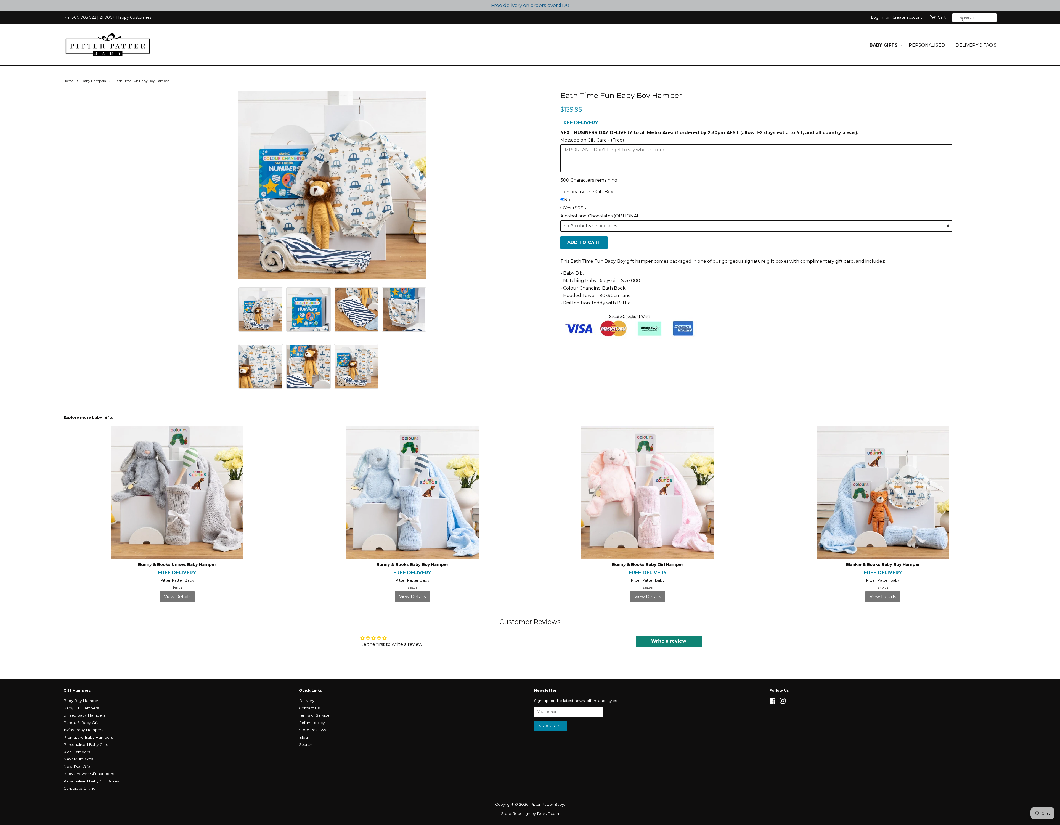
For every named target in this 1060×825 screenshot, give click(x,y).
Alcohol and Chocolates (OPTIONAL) (600, 216)
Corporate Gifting (79, 788)
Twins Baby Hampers (83, 730)
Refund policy (312, 722)
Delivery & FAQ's (976, 45)
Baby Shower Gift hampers (88, 773)
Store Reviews (312, 730)
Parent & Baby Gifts (81, 722)
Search (305, 744)
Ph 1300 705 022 (79, 17)
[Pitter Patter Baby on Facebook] (772, 702)
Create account (907, 17)
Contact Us (309, 708)
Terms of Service (314, 715)
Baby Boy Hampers (81, 700)
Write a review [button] (668, 641)
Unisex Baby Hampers (84, 715)
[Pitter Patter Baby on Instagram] (783, 702)
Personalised (927, 45)
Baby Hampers (94, 81)
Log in (877, 17)
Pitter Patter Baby (547, 804)
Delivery (306, 700)
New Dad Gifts (77, 766)
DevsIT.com (548, 813)
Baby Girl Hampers (81, 708)
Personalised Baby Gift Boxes (91, 781)
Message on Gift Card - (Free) (592, 140)
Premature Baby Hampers (88, 737)
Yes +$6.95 (575, 208)
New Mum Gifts (78, 759)
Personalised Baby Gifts (85, 744)
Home (68, 81)
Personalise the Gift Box (586, 191)
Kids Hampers (76, 752)
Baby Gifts (884, 45)
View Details (177, 596)
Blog (303, 737)
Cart (942, 17)
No (567, 199)
